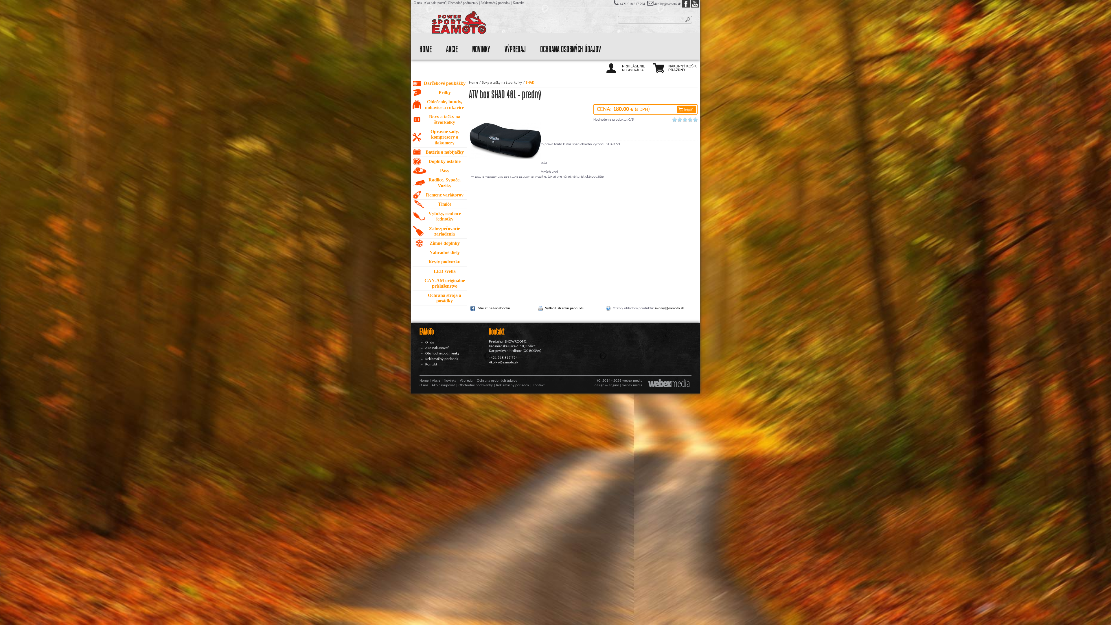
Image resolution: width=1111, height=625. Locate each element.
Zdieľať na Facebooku (493, 308)
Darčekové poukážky (445, 83)
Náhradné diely (444, 252)
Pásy (444, 170)
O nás (418, 3)
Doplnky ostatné (444, 161)
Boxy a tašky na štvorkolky (502, 82)
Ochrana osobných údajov (570, 49)
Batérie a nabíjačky (445, 152)
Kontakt (518, 3)
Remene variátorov (444, 194)
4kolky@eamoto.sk (667, 4)
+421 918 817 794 (503, 358)
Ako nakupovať (435, 3)
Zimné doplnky (445, 243)
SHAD (530, 82)
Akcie (452, 49)
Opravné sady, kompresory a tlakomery (445, 137)
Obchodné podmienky (463, 3)
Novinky (481, 49)
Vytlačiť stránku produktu (564, 308)
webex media (632, 381)
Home (426, 49)
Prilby (445, 92)
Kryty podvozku (444, 261)
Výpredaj (515, 49)
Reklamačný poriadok (495, 3)
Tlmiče (444, 204)
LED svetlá (445, 271)
